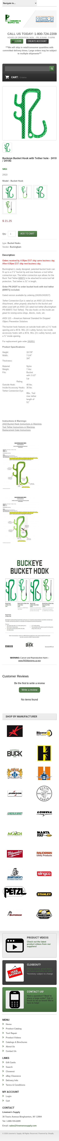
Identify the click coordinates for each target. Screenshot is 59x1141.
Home (8, 1024)
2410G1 (31, 341)
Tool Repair (11, 1033)
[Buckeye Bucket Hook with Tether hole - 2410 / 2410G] (29, 113)
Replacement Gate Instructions (16, 430)
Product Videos (13, 1037)
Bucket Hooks (14, 243)
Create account (37, 41)
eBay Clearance (13, 1076)
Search (9, 1067)
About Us (10, 1046)
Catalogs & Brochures (16, 1042)
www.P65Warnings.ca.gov (29, 661)
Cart (8, 1101)
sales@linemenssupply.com (23, 1125)
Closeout (10, 1071)
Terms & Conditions (15, 1085)
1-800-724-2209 (45, 34)
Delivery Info (12, 1080)
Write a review (29, 689)
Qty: (4, 234)
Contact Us (11, 1051)
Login (18, 41)
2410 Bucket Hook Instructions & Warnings (22, 424)
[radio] (9, 192)
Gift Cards (11, 1062)
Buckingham (15, 247)
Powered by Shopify (45, 1133)
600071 (21, 278)
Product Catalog (14, 1028)
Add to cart (27, 233)
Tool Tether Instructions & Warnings (18, 427)
